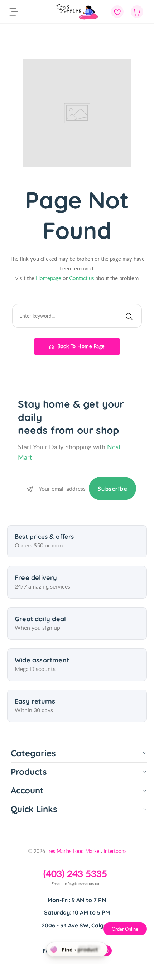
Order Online (125, 929)
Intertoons (115, 851)
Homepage (49, 278)
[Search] (129, 315)
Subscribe (112, 488)
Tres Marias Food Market (74, 851)
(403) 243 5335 (75, 873)
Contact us (82, 278)
